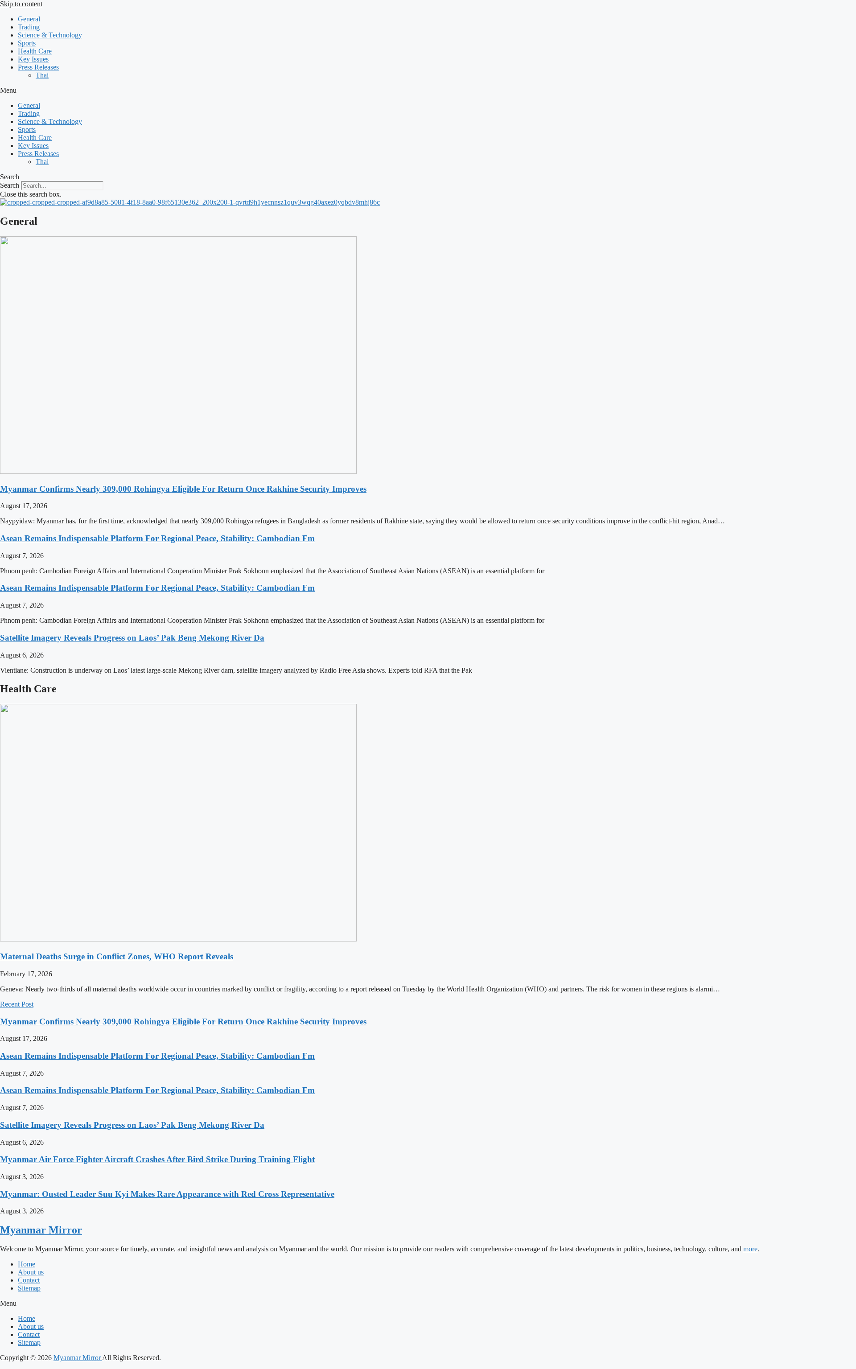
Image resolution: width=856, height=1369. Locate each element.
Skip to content (21, 4)
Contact (29, 1280)
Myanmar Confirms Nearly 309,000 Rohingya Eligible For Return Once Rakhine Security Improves (183, 488)
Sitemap (29, 1288)
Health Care (35, 51)
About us (31, 1272)
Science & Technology (50, 35)
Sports (27, 43)
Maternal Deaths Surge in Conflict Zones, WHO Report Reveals (116, 956)
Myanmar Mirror (41, 1230)
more (750, 1249)
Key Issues (33, 59)
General (29, 19)
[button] (428, 90)
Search (9, 185)
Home (26, 1264)
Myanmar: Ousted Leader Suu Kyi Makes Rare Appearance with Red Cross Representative (167, 1194)
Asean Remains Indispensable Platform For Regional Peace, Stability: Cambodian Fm (157, 538)
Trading (29, 27)
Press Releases (38, 67)
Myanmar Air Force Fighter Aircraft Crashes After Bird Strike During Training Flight (157, 1159)
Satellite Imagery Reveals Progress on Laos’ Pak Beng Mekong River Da (132, 637)
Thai (42, 75)
